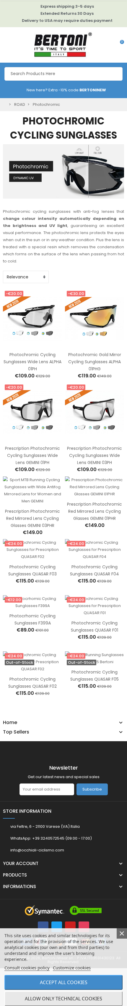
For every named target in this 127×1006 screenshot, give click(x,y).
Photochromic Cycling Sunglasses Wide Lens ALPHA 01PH (32, 362)
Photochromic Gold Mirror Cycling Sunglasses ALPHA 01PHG (94, 362)
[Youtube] (70, 926)
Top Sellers (16, 732)
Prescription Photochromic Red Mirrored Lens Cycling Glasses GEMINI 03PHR (32, 518)
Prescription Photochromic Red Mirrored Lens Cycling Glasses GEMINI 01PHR (94, 511)
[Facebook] (43, 926)
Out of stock (26, 669)
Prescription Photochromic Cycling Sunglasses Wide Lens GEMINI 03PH (94, 455)
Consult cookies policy (27, 968)
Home (10, 722)
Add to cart (26, 345)
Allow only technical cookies (63, 998)
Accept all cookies (63, 982)
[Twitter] (56, 926)
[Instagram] (84, 926)
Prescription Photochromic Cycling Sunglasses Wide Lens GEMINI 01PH (32, 455)
